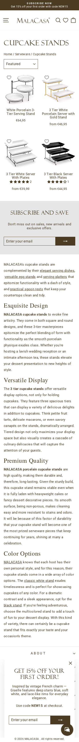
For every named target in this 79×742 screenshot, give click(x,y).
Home (8, 54)
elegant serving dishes (57, 271)
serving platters (55, 277)
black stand (13, 605)
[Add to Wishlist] (9, 77)
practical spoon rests (26, 289)
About (38, 653)
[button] (20, 182)
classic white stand (39, 581)
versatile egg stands (20, 277)
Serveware (22, 54)
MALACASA (13, 562)
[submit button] (60, 720)
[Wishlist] (65, 20)
